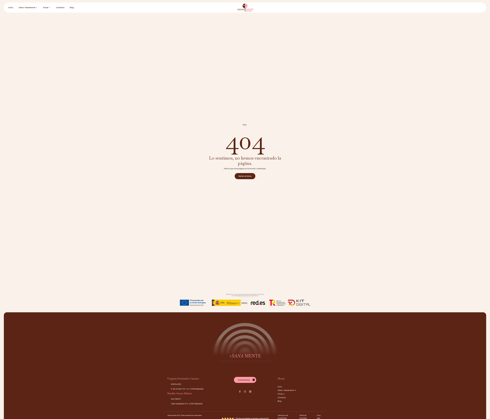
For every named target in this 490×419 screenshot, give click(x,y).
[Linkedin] (250, 391)
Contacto (60, 7)
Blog (72, 7)
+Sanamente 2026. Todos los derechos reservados (184, 415)
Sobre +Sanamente (27, 7)
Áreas (45, 7)
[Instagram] (245, 391)
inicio (10, 7)
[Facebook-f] (239, 391)
